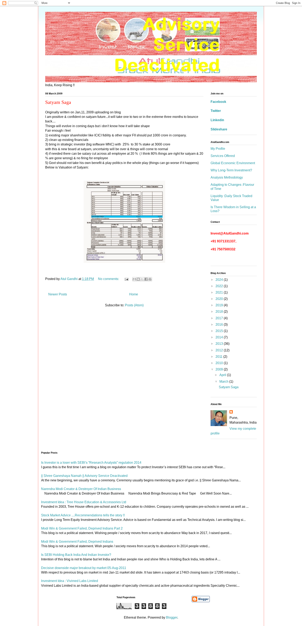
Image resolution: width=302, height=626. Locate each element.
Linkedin (217, 120)
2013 (220, 343)
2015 (220, 331)
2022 (220, 286)
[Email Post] (126, 279)
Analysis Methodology (227, 177)
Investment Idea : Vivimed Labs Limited (69, 581)
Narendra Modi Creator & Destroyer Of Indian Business (81, 489)
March (224, 381)
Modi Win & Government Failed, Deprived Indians (77, 541)
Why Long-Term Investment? (231, 170)
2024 (220, 279)
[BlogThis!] (138, 279)
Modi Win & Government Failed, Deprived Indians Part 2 (82, 528)
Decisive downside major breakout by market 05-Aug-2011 (83, 568)
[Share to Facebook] (146, 279)
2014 (220, 337)
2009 (220, 369)
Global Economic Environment (233, 163)
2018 (220, 311)
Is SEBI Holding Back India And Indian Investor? (76, 554)
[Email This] (134, 279)
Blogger (171, 617)
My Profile (218, 148)
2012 (220, 350)
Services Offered (223, 156)
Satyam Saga (58, 102)
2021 (220, 292)
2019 (220, 305)
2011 (219, 356)
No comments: (109, 279)
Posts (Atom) (134, 305)
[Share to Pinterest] (150, 279)
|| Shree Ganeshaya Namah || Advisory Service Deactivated (84, 475)
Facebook (218, 101)
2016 (220, 324)
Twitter (216, 111)
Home (133, 294)
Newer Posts (57, 294)
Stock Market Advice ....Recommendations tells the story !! (83, 515)
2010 (220, 363)
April (223, 375)
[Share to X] (142, 279)
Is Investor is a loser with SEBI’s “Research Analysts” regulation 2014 (91, 462)
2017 (220, 318)
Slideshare (219, 129)
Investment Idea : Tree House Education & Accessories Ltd (83, 502)
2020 (220, 299)
